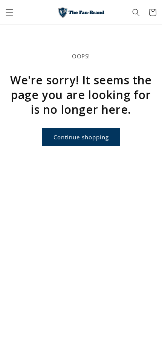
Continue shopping (81, 137)
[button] (9, 12)
